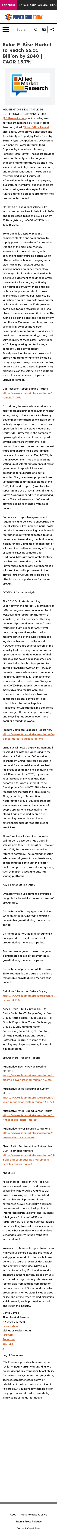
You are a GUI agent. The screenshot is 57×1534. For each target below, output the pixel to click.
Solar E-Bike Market (36, 127)
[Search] (36, 29)
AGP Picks (8, 5)
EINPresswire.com (15, 118)
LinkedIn (8, 1335)
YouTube (8, 1343)
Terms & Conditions (28, 1528)
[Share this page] (52, 29)
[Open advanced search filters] (43, 29)
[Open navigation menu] (6, 29)
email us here (11, 1326)
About (13, 1514)
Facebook (9, 1339)
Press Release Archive (33, 1514)
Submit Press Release (29, 1521)
